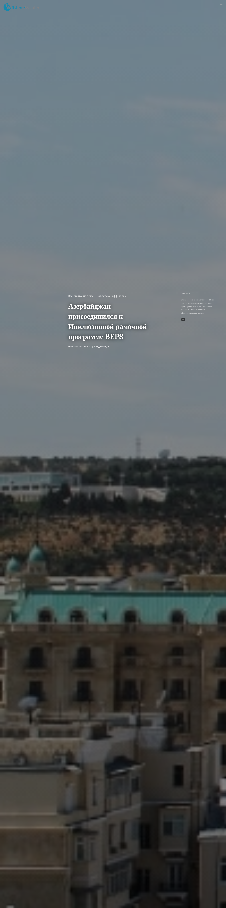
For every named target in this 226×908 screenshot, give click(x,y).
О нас (214, 4)
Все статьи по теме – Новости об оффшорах (97, 296)
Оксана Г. (87, 346)
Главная (205, 4)
